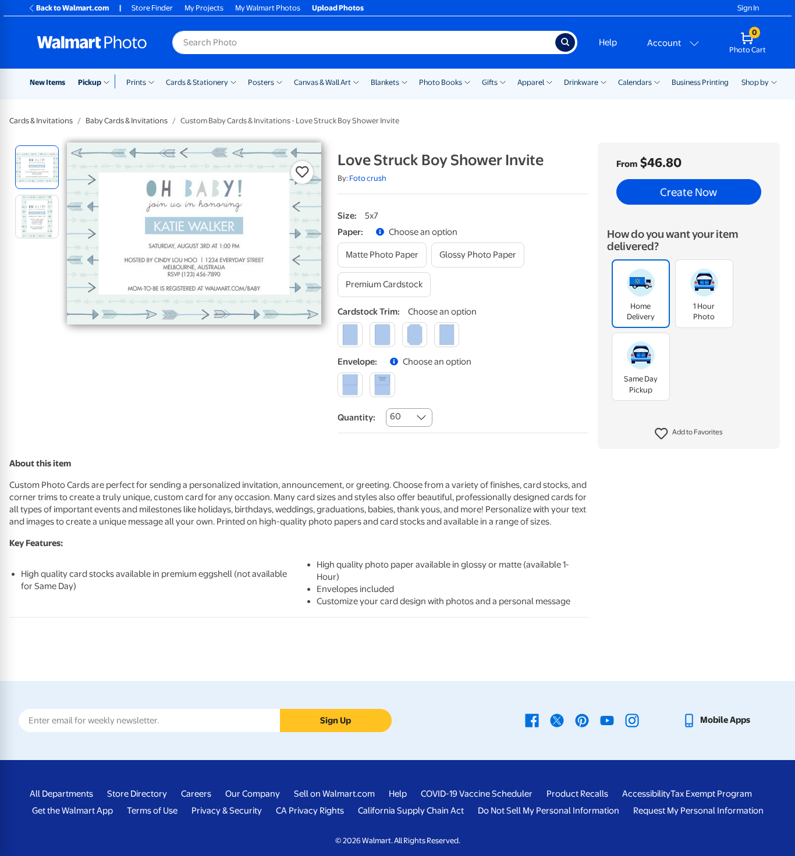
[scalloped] (446, 334)
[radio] (37, 167)
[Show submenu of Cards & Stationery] (233, 81)
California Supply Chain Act (411, 810)
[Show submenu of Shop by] (774, 81)
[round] (382, 334)
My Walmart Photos (267, 7)
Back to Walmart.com (72, 7)
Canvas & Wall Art (322, 82)
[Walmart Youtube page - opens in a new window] (607, 720)
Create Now (688, 192)
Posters (261, 82)
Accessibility (646, 794)
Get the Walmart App (72, 810)
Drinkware (581, 82)
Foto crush (367, 178)
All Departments (61, 794)
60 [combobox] (395, 416)
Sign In (748, 7)
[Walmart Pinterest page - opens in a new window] (582, 720)
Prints (136, 82)
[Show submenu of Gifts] (502, 81)
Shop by (755, 82)
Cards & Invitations (41, 120)
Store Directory (137, 794)
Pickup (89, 82)
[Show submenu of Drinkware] (603, 81)
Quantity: (356, 417)
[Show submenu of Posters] (279, 81)
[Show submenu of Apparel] (549, 81)
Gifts (490, 82)
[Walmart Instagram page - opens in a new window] (632, 720)
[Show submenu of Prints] (151, 81)
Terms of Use (152, 810)
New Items (47, 82)
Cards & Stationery (197, 82)
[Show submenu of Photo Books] (467, 81)
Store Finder (152, 7)
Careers (196, 794)
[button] (689, 434)
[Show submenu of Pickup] (109, 81)
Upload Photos (338, 7)
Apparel (530, 82)
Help (608, 42)
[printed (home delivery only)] (382, 384)
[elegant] (414, 334)
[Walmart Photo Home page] (92, 42)
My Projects (203, 7)
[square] (350, 334)
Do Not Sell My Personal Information (548, 810)
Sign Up (335, 720)
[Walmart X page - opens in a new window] (557, 720)
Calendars (635, 82)
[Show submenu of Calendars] (657, 81)
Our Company (252, 794)
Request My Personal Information (698, 810)
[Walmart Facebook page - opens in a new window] (532, 720)
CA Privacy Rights (310, 810)
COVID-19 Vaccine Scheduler (477, 794)
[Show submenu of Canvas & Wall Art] (356, 81)
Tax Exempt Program (711, 794)
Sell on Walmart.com (334, 794)
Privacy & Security (226, 810)
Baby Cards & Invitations (127, 120)
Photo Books (440, 82)
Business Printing (700, 82)
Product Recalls (577, 794)
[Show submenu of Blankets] (404, 81)
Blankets (385, 82)
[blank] (350, 384)
